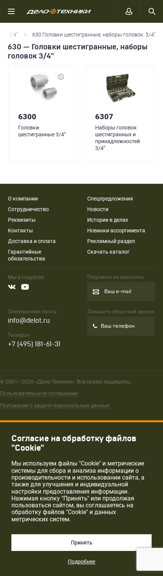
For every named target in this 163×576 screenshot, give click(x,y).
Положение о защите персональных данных (55, 405)
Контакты (20, 230)
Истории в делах (107, 220)
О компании (23, 199)
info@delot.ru (29, 321)
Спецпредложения (110, 199)
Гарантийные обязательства (26, 255)
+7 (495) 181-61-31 (34, 344)
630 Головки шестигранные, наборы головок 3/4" (93, 35)
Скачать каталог (108, 252)
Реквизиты (22, 220)
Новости (97, 209)
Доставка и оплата (32, 241)
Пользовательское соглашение (39, 393)
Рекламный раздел (111, 241)
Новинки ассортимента (116, 230)
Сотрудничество (28, 209)
